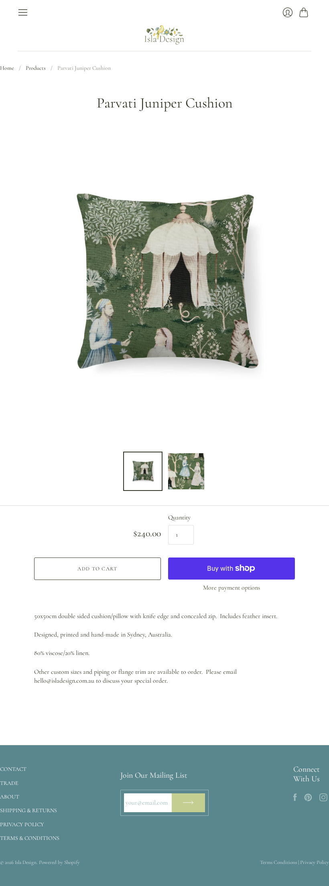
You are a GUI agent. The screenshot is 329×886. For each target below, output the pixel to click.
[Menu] (22, 12)
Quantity (179, 517)
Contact (13, 769)
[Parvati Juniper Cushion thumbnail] (143, 471)
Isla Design (26, 862)
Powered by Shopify (59, 862)
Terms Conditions (278, 862)
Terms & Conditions (29, 838)
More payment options (231, 588)
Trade (9, 783)
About (9, 796)
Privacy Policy (22, 824)
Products (36, 68)
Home (7, 68)
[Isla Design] (164, 34)
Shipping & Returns (28, 810)
